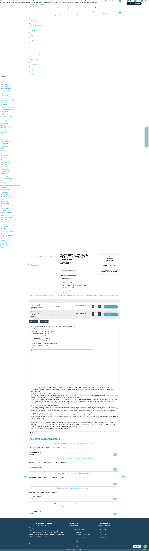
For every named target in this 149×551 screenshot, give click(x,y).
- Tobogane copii (4, 113)
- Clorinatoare (3, 164)
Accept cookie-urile (134, 3)
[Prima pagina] (146, 130)
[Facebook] (29, 540)
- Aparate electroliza (5, 159)
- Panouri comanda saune (6, 208)
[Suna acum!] (146, 137)
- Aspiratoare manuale (5, 169)
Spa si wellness (33, 74)
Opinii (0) (44, 321)
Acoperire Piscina (34, 64)
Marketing (146, 1)
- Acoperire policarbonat (6, 201)
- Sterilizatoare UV (4, 162)
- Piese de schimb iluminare (7, 196)
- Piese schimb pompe (5, 129)
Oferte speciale (103, 537)
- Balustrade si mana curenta (7, 107)
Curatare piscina (34, 50)
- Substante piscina (4, 153)
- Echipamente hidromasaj (6, 231)
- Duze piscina (3, 93)
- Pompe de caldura (5, 177)
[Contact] (146, 145)
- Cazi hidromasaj (4, 230)
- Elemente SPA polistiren (6, 235)
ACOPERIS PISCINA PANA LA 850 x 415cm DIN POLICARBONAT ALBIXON (46, 462)
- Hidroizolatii (3, 146)
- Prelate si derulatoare (5, 200)
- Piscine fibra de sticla (5, 84)
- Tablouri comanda (5, 130)
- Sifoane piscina (4, 95)
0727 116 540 (66, 290)
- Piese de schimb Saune (6, 217)
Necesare (123, 1)
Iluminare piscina (34, 59)
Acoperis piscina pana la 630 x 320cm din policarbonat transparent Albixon (45, 477)
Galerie (86, 15)
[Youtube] (33, 540)
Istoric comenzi (103, 534)
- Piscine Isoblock (4, 86)
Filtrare (31, 35)
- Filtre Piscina (3, 120)
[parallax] (31, 528)
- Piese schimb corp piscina (7, 100)
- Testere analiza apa (5, 155)
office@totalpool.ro (34, 4)
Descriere (33, 321)
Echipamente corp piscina (36, 25)
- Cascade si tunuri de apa (6, 109)
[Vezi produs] (115, 454)
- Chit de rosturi (4, 150)
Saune (31, 69)
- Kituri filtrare (3, 125)
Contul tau (102, 532)
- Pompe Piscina (4, 122)
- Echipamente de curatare (6, 171)
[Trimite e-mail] (146, 141)
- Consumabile (3, 166)
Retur (77, 546)
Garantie (78, 545)
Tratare (32, 45)
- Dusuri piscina (4, 111)
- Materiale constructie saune (7, 215)
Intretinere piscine (71, 15)
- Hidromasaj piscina (5, 97)
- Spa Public (3, 228)
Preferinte (131, 1)
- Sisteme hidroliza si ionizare (7, 161)
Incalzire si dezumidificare (36, 55)
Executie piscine (63, 15)
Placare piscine (80, 15)
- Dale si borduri (4, 143)
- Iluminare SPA (4, 226)
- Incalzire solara (4, 182)
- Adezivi (2, 148)
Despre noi (56, 15)
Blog (77, 541)
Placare (32, 40)
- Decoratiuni (3, 145)
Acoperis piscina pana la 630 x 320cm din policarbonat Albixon (42, 492)
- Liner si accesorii (4, 139)
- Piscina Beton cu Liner (6, 83)
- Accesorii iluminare (5, 194)
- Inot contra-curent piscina (7, 98)
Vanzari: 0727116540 (45, 4)
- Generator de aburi (5, 223)
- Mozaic (2, 136)
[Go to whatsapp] (145, 546)
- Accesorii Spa (3, 233)
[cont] (91, 9)
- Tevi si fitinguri (4, 132)
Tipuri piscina (33, 20)
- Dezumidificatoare (5, 184)
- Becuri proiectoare (5, 192)
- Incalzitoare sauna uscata (7, 212)
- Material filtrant (4, 123)
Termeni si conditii (81, 537)
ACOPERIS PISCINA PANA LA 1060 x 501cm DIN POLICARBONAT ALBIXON (46, 447)
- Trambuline (3, 114)
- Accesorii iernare (4, 203)
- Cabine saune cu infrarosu (7, 221)
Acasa (51, 15)
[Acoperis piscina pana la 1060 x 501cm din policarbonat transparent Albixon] (43, 258)
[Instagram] (40, 540)
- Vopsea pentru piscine (6, 141)
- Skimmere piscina (4, 91)
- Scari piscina (3, 104)
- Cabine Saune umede (5, 219)
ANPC (77, 543)
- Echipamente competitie (6, 116)
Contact (91, 15)
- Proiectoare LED (4, 189)
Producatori (102, 536)
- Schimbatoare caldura (6, 178)
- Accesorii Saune (4, 214)
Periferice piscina (34, 30)
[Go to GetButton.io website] (145, 549)
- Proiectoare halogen (5, 191)
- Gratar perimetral (4, 106)
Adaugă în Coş (111, 307)
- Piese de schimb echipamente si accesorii (10, 185)
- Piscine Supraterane (5, 88)
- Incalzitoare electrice (5, 180)
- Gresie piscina (4, 138)
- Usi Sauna (3, 210)
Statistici (138, 1)
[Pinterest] (36, 540)
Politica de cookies (81, 536)
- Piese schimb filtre (5, 127)
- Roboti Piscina (4, 173)
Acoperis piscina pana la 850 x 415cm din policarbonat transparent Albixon (45, 506)
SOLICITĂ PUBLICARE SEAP (69, 275)
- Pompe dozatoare (5, 157)
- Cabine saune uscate (5, 207)
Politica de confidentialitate (83, 534)
